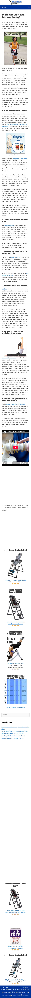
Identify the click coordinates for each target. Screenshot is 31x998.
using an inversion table (20, 158)
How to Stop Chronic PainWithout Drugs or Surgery (15, 947)
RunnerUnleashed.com (9, 358)
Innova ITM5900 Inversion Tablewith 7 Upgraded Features (15, 623)
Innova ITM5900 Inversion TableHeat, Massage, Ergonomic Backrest (15, 911)
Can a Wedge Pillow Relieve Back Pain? (16, 505)
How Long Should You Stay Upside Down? (13, 736)
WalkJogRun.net (15, 257)
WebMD (4, 289)
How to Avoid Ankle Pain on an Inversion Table (15, 731)
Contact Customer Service (19, 989)
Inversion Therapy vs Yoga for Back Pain (13, 733)
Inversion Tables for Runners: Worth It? (13, 738)
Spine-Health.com (9, 225)
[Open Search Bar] (29, 7)
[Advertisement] (15, 483)
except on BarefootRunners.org (15, 404)
